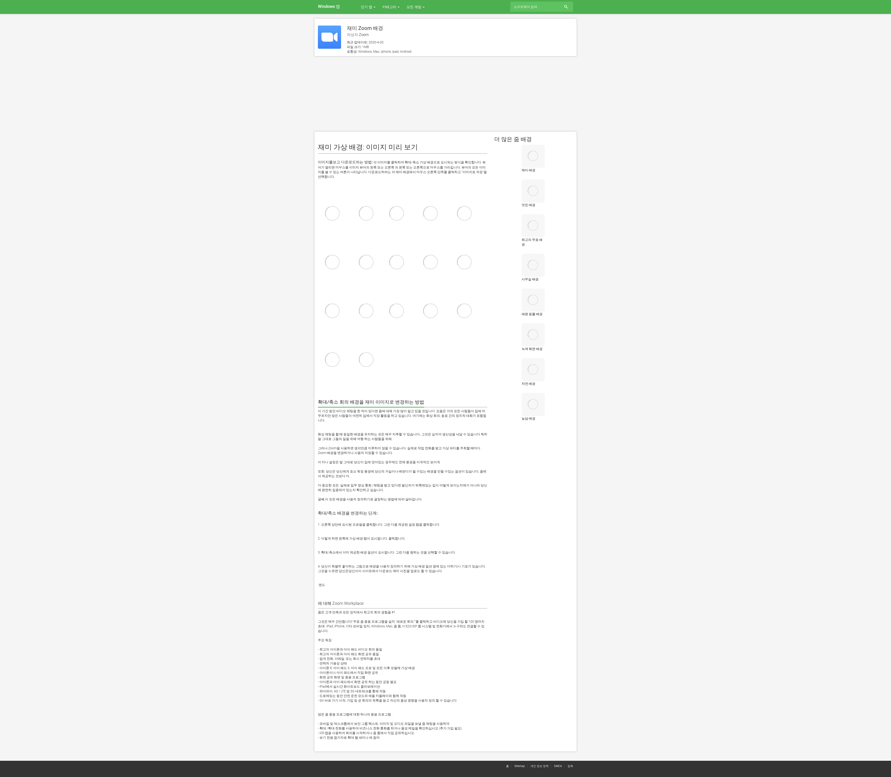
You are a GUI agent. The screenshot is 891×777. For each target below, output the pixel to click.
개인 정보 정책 (539, 766)
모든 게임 (414, 7)
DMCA (558, 766)
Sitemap (519, 766)
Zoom (364, 34)
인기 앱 (367, 7)
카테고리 (389, 7)
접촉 (570, 766)
